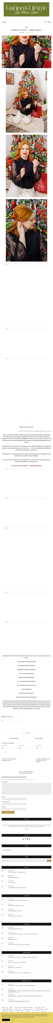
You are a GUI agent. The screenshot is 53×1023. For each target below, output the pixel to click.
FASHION (27, 1010)
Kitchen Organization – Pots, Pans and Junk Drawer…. (20, 972)
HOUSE (42, 1010)
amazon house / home (28, 1009)
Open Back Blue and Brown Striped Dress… (17, 887)
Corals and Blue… (12, 882)
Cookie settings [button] (6, 1019)
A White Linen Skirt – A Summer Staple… (17, 872)
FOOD (33, 1010)
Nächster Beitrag (39, 738)
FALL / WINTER (20, 1010)
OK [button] (12, 1019)
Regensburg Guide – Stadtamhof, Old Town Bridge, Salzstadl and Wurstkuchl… (25, 996)
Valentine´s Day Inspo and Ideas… (15, 916)
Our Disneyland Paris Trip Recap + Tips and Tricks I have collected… (23, 934)
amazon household (39, 1009)
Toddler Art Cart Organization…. (15, 967)
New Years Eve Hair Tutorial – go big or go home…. (9, 759)
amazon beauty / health (7, 1009)
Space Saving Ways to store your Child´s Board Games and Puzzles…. (23, 957)
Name (3, 796)
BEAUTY (47, 1009)
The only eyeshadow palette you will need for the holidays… (43, 760)
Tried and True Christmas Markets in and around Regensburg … (22, 985)
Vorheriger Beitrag (14, 738)
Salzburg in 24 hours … (13, 939)
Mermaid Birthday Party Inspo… (15, 910)
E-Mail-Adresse (6, 801)
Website (4, 806)
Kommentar (5, 782)
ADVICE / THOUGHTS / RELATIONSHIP (24, 1007)
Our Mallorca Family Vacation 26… (15, 928)
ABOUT (11, 1007)
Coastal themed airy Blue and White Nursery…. (18, 900)
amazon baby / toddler (39, 1007)
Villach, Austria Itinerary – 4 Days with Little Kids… (19, 944)
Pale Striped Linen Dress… (14, 877)
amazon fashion (18, 1009)
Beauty (26, 27)
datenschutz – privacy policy (8, 1010)
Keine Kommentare (29, 32)
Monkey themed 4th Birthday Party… (16, 905)
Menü (5, 22)
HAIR (38, 1010)
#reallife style (4, 1007)
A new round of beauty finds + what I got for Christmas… (26, 772)
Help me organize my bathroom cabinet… (17, 962)
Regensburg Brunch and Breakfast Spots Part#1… (19, 1001)
